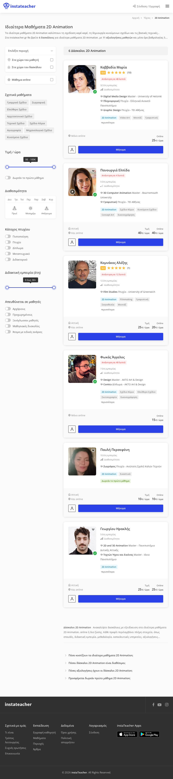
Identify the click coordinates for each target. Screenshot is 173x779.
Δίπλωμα (18, 248)
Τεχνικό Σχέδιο (15, 123)
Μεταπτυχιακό (21, 253)
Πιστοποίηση (20, 236)
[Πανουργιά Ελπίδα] (72, 242)
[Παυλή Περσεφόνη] (72, 508)
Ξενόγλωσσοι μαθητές (26, 320)
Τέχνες (147, 17)
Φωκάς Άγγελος (112, 357)
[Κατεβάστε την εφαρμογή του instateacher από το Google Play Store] (149, 734)
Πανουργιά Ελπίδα (115, 170)
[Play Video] (72, 192)
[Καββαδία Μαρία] (72, 149)
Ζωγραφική (38, 102)
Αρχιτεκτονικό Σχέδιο (19, 116)
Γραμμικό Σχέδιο (17, 102)
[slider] (7, 167)
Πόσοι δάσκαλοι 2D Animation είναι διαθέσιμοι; (97, 663)
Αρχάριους (19, 309)
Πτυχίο (17, 242)
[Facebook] (153, 705)
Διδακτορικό (20, 259)
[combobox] (30, 51)
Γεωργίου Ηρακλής (115, 529)
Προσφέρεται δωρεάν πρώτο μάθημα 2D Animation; (99, 678)
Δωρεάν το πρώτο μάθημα (28, 177)
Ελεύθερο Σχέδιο (17, 109)
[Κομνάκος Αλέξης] (72, 336)
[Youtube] (160, 706)
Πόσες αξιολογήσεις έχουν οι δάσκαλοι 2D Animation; (100, 670)
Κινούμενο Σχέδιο (17, 137)
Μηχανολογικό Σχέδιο (39, 130)
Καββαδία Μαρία (113, 67)
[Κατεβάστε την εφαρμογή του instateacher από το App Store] (127, 734)
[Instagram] (167, 705)
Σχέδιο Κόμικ (37, 123)
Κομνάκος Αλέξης (113, 263)
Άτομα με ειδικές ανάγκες (27, 332)
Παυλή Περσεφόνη (115, 449)
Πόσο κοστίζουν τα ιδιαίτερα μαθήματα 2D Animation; (101, 655)
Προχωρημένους (22, 314)
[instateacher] (19, 3)
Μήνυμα (121, 149)
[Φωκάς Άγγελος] (72, 429)
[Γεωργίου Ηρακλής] (72, 599)
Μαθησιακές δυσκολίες (26, 326)
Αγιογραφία (14, 130)
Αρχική (135, 17)
